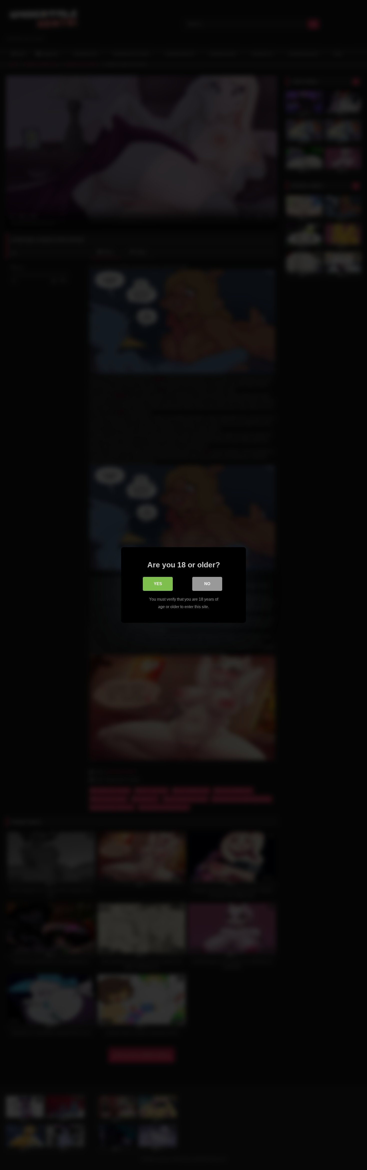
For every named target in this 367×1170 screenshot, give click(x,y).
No (207, 584)
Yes (158, 584)
